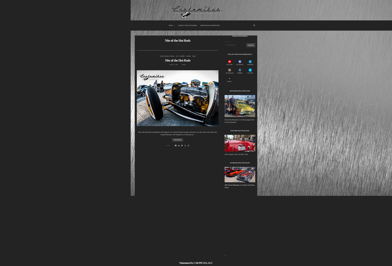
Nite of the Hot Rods (177, 60)
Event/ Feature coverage (167, 56)
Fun (177, 56)
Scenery (188, 56)
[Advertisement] (240, 208)
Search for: (228, 41)
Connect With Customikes (187, 25)
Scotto (184, 64)
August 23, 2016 (173, 64)
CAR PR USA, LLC (203, 263)
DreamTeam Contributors (210, 25)
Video (193, 56)
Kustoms (182, 56)
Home (171, 25)
